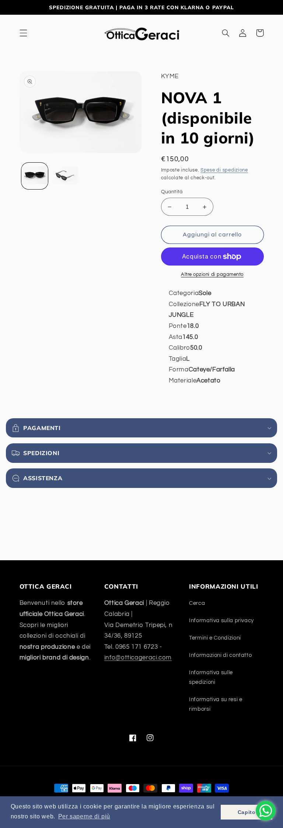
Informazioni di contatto (220, 655)
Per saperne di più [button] (84, 816)
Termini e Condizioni (215, 638)
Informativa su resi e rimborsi (215, 704)
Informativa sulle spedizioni (211, 677)
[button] (23, 32)
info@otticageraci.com (138, 657)
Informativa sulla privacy (221, 620)
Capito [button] (247, 812)
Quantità (172, 191)
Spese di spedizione (224, 170)
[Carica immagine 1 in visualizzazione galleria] (34, 176)
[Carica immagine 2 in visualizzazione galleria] (65, 176)
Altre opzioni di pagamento (212, 274)
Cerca (197, 603)
